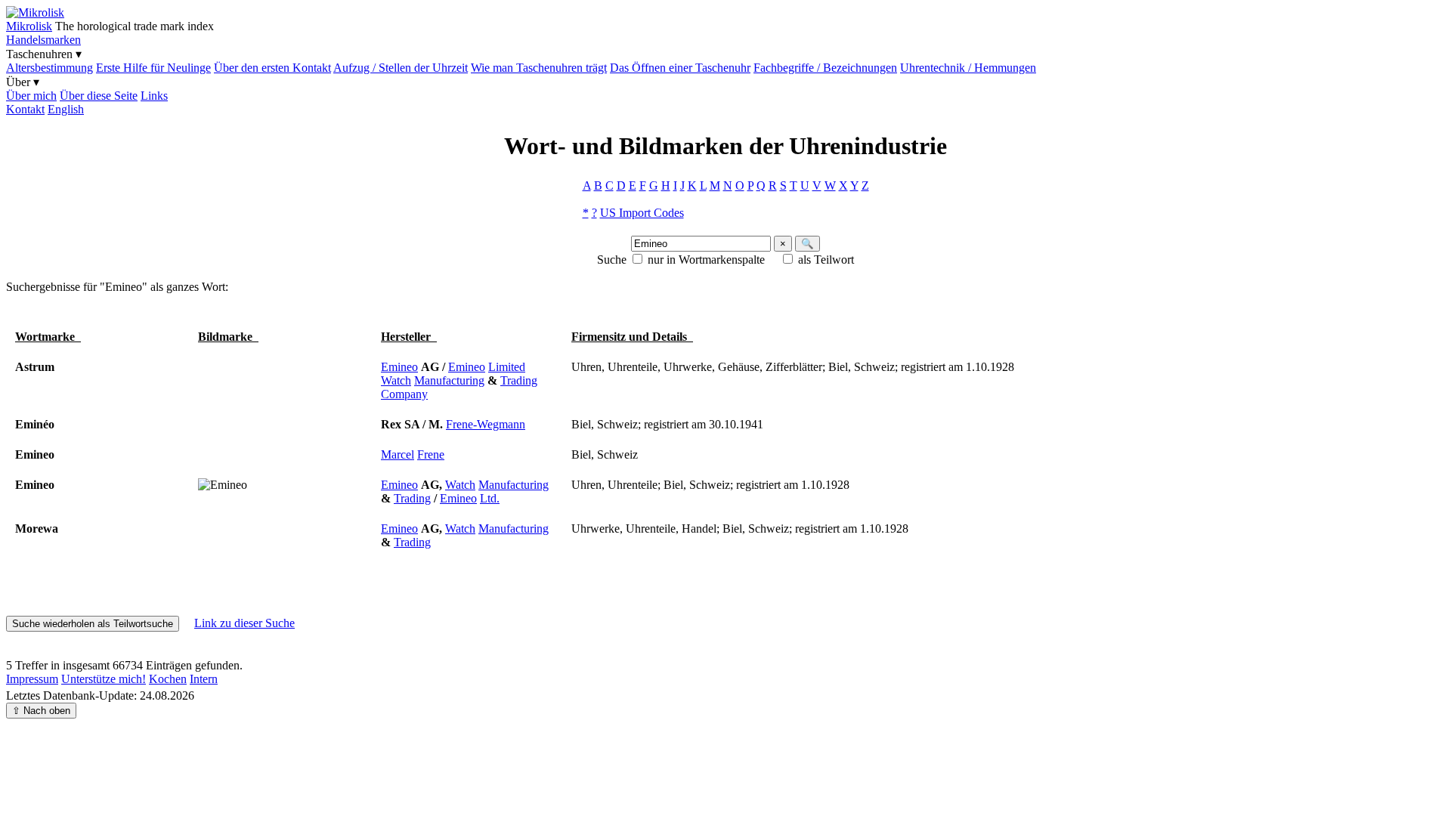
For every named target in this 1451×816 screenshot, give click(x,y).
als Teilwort (826, 259)
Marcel (397, 454)
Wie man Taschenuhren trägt (539, 67)
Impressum (32, 678)
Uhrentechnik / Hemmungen (968, 67)
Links (154, 95)
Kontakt (25, 109)
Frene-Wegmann (485, 424)
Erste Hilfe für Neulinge (153, 67)
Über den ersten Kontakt (272, 67)
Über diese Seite (99, 95)
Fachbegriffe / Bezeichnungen (825, 67)
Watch (396, 380)
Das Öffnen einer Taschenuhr (680, 67)
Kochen (168, 678)
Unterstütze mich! (103, 678)
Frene (430, 454)
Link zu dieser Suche (244, 623)
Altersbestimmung (49, 67)
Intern (204, 678)
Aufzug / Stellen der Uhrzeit (400, 67)
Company (404, 394)
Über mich (31, 95)
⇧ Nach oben (41, 710)
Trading (518, 380)
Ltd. (490, 498)
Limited (506, 366)
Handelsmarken (43, 39)
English (66, 109)
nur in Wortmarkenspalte (706, 259)
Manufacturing (449, 380)
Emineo (399, 366)
